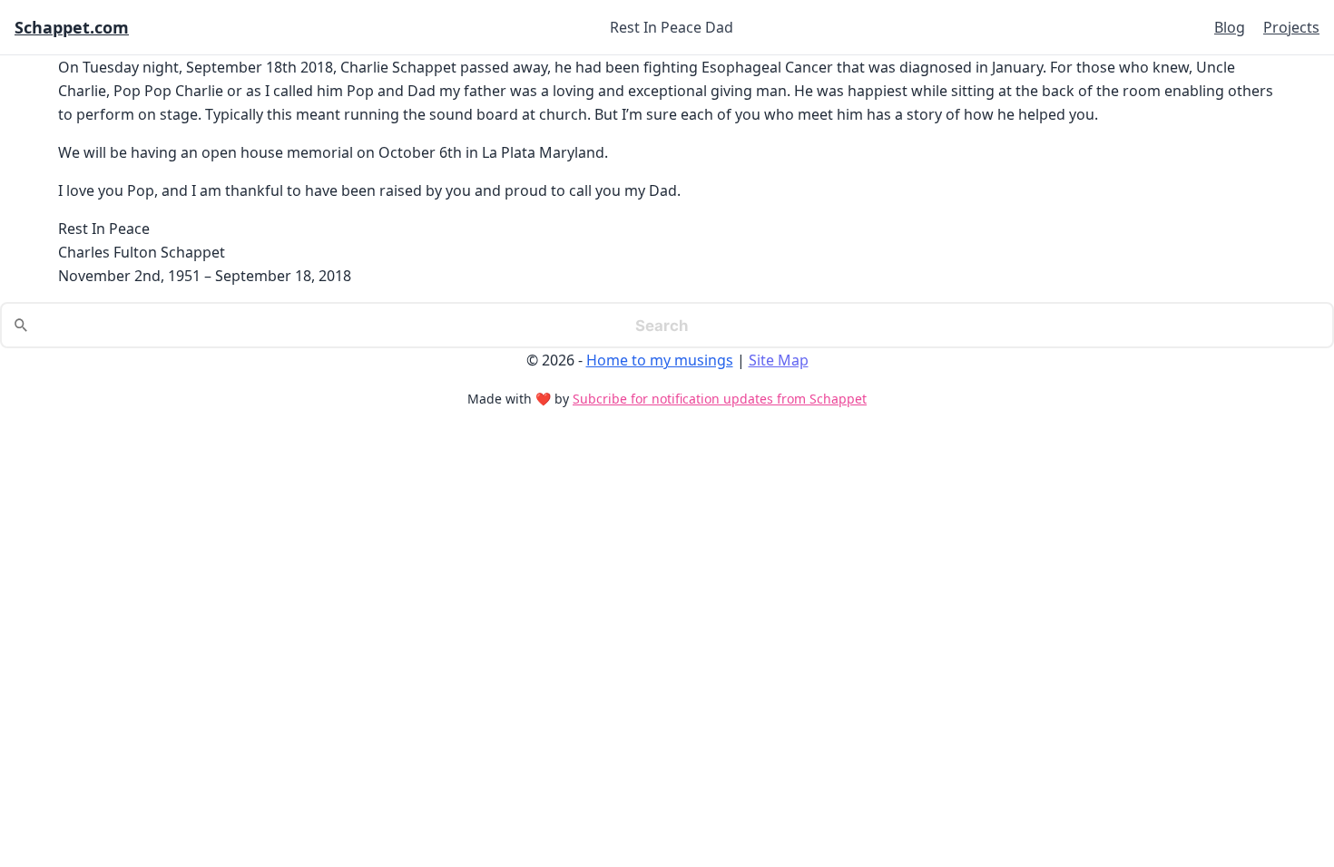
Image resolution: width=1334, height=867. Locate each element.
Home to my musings (659, 360)
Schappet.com (72, 27)
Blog (1229, 27)
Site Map (779, 360)
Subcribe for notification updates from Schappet (720, 398)
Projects (1291, 27)
